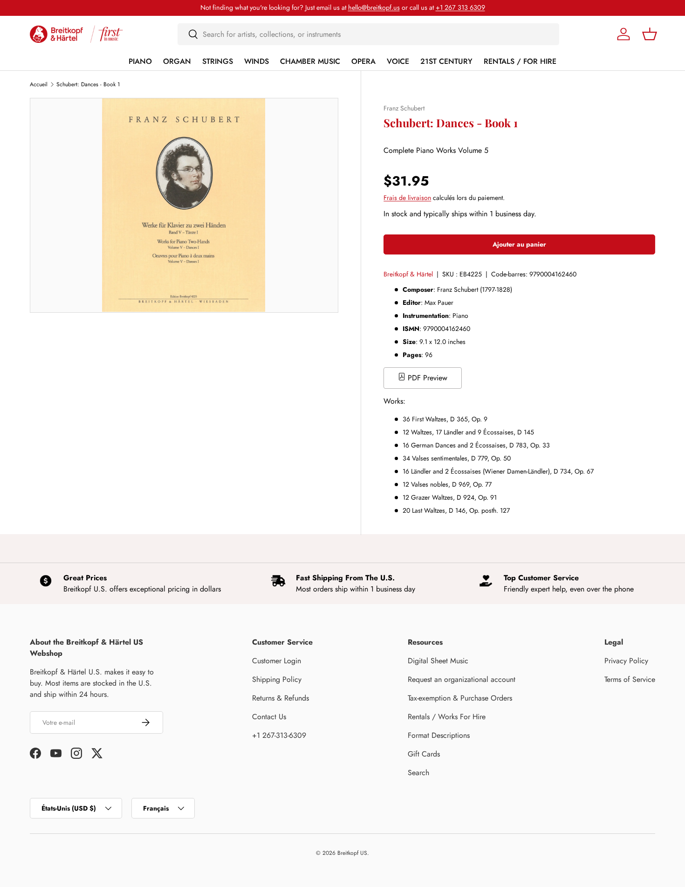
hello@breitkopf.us (374, 7)
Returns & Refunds (280, 698)
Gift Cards (424, 754)
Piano (140, 61)
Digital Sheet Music (438, 660)
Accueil (39, 84)
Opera (363, 61)
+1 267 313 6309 (460, 7)
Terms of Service (629, 679)
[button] (649, 34)
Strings (217, 61)
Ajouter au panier (519, 244)
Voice (398, 61)
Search (418, 772)
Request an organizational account (461, 679)
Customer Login (276, 660)
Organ (177, 61)
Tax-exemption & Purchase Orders (460, 698)
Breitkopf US (352, 853)
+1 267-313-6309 (279, 735)
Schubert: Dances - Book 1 (88, 84)
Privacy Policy (626, 660)
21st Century (446, 61)
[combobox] (368, 34)
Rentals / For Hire (520, 61)
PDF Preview (426, 377)
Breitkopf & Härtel (408, 274)
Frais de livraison (407, 197)
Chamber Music (310, 61)
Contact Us (269, 716)
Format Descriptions (439, 735)
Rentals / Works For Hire (447, 716)
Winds (256, 61)
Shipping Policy (276, 679)
